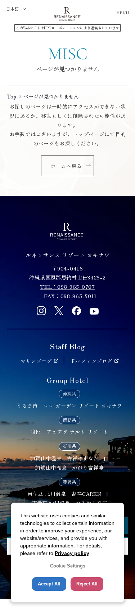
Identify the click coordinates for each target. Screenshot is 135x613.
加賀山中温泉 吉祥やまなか (64, 458)
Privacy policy (72, 553)
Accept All (49, 583)
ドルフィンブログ (91, 360)
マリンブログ (36, 360)
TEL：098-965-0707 (67, 286)
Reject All (87, 583)
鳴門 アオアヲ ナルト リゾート (69, 431)
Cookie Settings (67, 566)
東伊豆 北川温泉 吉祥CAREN (64, 493)
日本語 (12, 9)
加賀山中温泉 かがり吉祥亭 (69, 467)
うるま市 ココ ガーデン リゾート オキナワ (69, 405)
